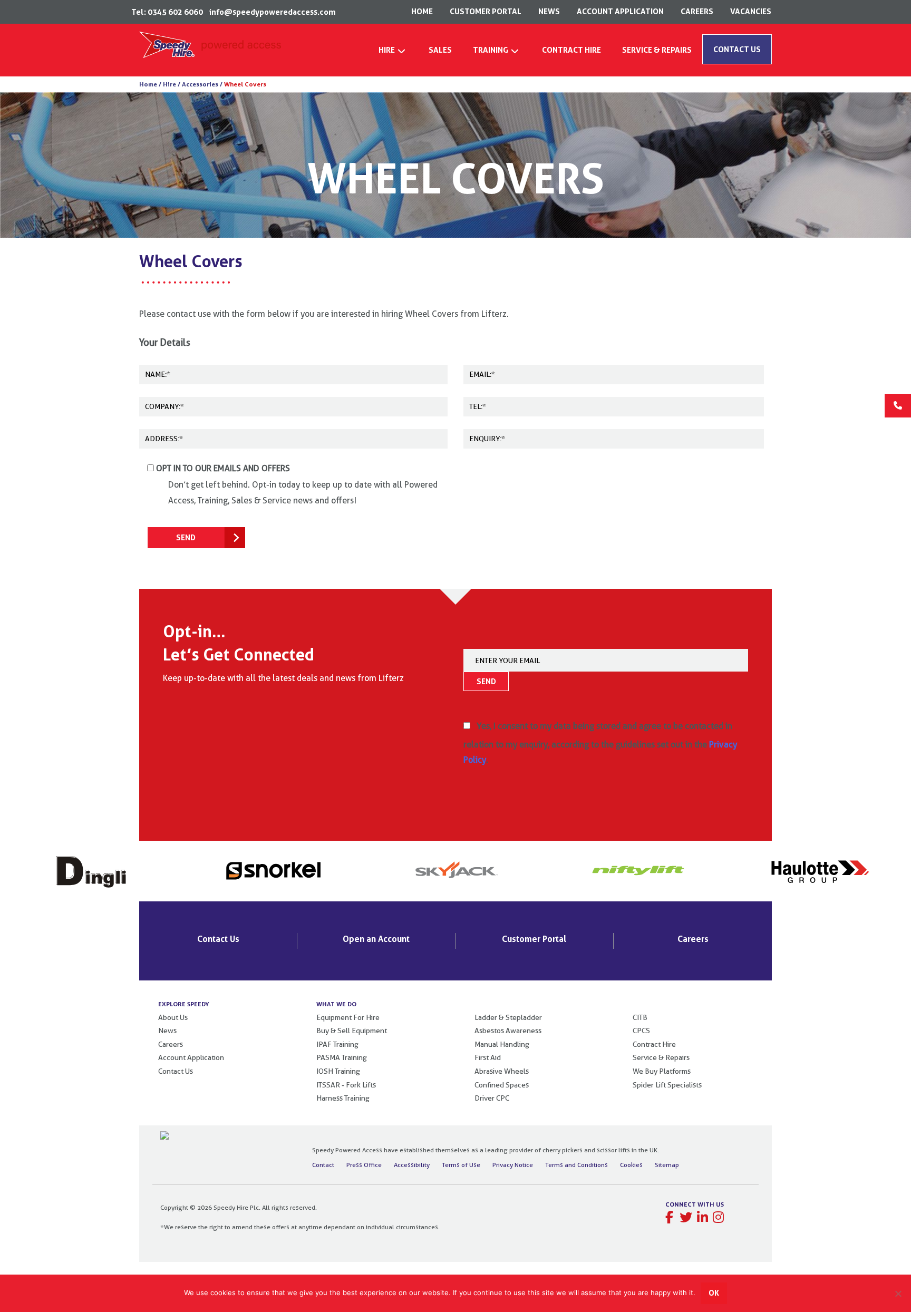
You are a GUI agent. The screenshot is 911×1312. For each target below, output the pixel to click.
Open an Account (376, 939)
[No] (898, 1293)
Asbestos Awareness (507, 1030)
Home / (150, 84)
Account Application (191, 1057)
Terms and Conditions (576, 1165)
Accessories (200, 84)
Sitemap (667, 1165)
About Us (173, 1017)
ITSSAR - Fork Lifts (346, 1085)
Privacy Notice (512, 1165)
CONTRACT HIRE (571, 50)
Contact (323, 1165)
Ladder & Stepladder (508, 1017)
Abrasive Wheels (501, 1071)
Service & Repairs (661, 1057)
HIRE (387, 50)
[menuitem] (393, 53)
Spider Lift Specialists (667, 1085)
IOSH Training (338, 1071)
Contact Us (218, 939)
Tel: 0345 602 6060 (167, 12)
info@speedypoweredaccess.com (272, 12)
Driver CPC (491, 1098)
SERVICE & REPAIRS (657, 50)
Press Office (364, 1165)
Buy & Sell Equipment (351, 1030)
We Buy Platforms (662, 1071)
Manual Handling (501, 1044)
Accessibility (412, 1165)
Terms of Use (461, 1165)
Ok (714, 1292)
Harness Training (343, 1098)
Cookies (631, 1165)
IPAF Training (337, 1044)
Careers (693, 939)
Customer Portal (534, 939)
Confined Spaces (501, 1085)
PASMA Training (341, 1057)
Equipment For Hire (348, 1017)
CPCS (641, 1030)
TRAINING (490, 50)
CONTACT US (737, 49)
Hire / (170, 84)
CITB (640, 1017)
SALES (440, 50)
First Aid (487, 1057)
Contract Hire (654, 1044)
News (167, 1030)
